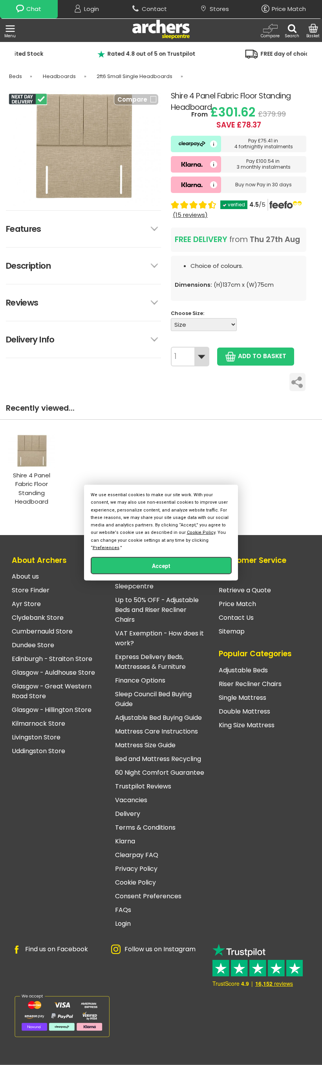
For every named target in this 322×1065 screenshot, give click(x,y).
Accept (161, 566)
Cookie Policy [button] (201, 532)
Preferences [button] (106, 547)
